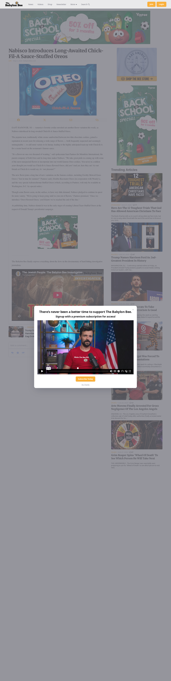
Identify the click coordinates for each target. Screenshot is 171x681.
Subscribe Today (85, 379)
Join (151, 4)
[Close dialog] (133, 309)
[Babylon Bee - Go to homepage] (14, 4)
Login (161, 4)
